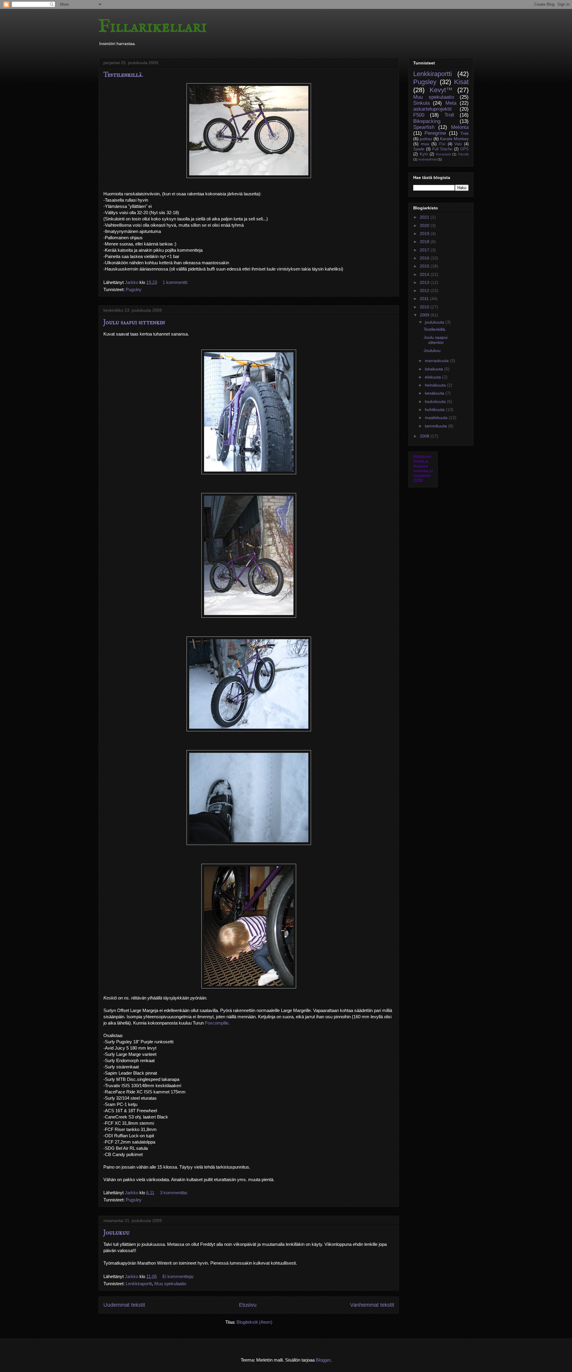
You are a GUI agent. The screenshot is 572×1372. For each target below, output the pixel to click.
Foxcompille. (217, 1022)
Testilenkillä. (123, 74)
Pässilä (463, 154)
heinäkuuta (436, 385)
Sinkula (421, 103)
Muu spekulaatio (170, 1283)
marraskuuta (437, 360)
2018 (425, 241)
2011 (425, 298)
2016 (425, 258)
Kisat (461, 82)
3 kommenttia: (174, 1192)
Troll (449, 115)
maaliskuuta (437, 417)
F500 (418, 115)
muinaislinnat (427, 159)
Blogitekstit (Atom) (254, 1322)
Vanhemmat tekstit (372, 1305)
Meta (450, 103)
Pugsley (134, 289)
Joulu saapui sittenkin (134, 322)
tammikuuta (436, 426)
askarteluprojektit (432, 109)
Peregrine (435, 133)
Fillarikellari (153, 27)
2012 (425, 290)
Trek (464, 133)
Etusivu (248, 1305)
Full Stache (442, 149)
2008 (425, 436)
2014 (425, 274)
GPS (464, 149)
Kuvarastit (443, 154)
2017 (425, 250)
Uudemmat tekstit (124, 1305)
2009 (425, 315)
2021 (425, 217)
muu (425, 143)
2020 (425, 225)
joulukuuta (435, 322)
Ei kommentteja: (178, 1276)
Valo (458, 144)
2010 (425, 307)
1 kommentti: (176, 282)
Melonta (460, 127)
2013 (425, 282)
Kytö (424, 154)
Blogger (323, 1359)
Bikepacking (426, 121)
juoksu (426, 138)
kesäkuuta (435, 393)
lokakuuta (434, 369)
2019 (425, 233)
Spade (418, 149)
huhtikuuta (435, 409)
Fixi (442, 144)
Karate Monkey (454, 138)
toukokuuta (436, 401)
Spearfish (423, 127)
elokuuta (433, 377)
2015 (425, 266)
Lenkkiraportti (139, 1283)
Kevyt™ (441, 90)
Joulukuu (116, 1232)
